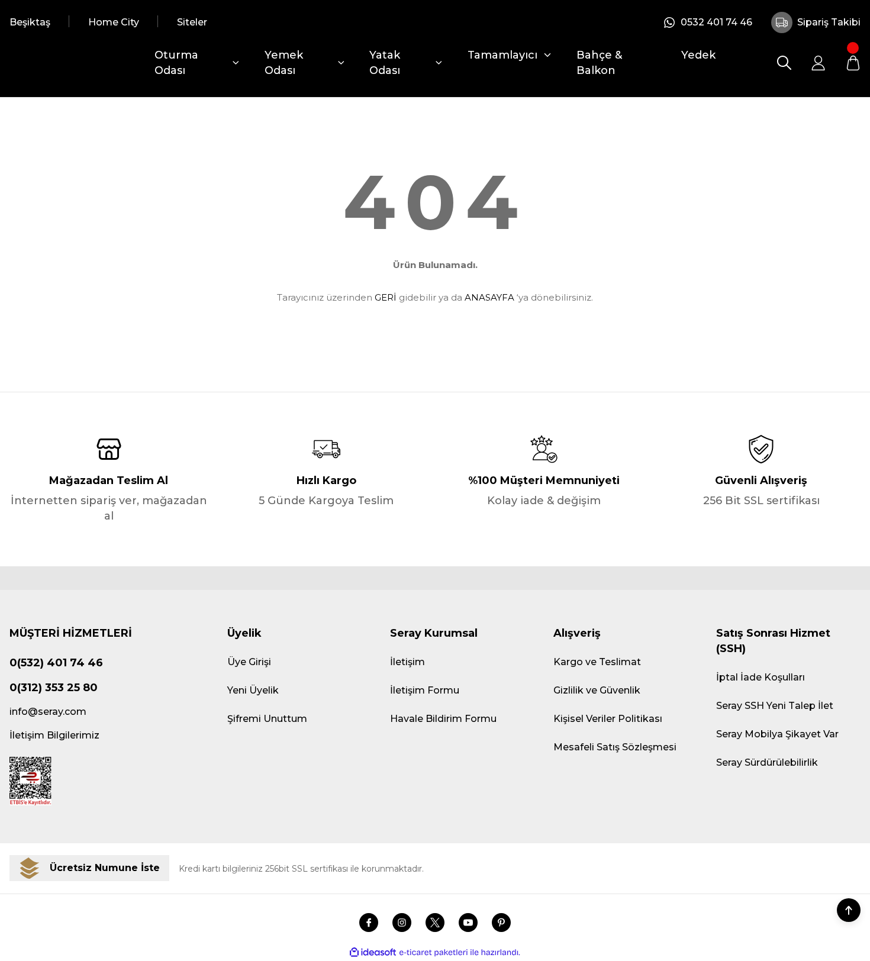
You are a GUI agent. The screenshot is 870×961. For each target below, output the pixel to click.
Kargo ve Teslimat (597, 661)
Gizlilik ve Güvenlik (596, 690)
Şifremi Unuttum (267, 718)
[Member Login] (818, 62)
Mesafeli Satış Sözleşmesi (614, 747)
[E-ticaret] (433, 952)
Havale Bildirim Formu (443, 718)
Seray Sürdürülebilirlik (767, 762)
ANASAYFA (489, 297)
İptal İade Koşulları (760, 677)
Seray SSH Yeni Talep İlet (774, 705)
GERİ (386, 297)
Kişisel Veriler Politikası (607, 718)
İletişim (407, 661)
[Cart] (853, 62)
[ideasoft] (373, 952)
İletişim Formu (424, 690)
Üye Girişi (249, 661)
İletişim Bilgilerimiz (54, 735)
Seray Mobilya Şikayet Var (777, 734)
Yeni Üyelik (253, 690)
